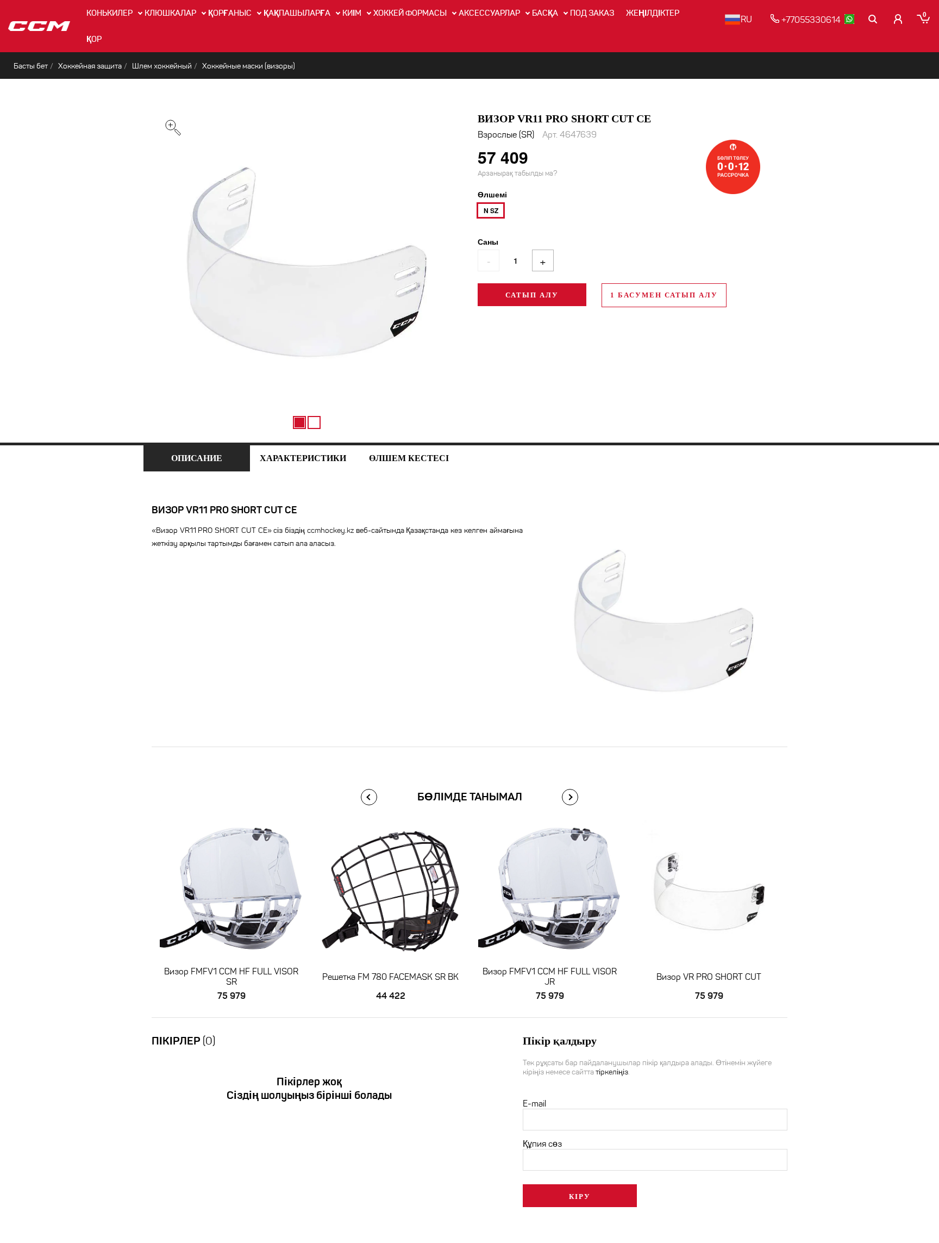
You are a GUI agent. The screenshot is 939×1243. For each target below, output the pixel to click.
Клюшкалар (170, 13)
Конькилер (109, 13)
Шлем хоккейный (162, 66)
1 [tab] (299, 422)
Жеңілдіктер (652, 13)
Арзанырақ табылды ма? (517, 173)
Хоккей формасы (410, 13)
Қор (94, 39)
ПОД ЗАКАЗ (592, 13)
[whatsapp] (849, 19)
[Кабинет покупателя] (898, 19)
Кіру (580, 1196)
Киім (351, 13)
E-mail (534, 1103)
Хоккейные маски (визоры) (248, 66)
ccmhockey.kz (330, 530)
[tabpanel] (306, 261)
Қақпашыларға (297, 13)
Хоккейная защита (90, 66)
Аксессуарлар (489, 13)
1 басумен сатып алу (664, 295)
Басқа (545, 13)
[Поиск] (873, 19)
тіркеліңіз (612, 1072)
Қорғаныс (230, 13)
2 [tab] (314, 422)
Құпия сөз (542, 1144)
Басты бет (31, 66)
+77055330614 (810, 20)
